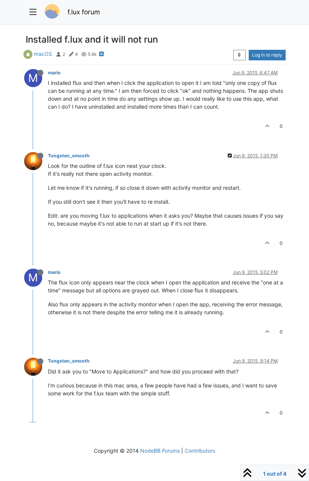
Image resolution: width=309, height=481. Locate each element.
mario (54, 72)
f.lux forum (83, 12)
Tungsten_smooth (69, 155)
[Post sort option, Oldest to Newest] (239, 55)
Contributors (200, 450)
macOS (43, 54)
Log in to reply (267, 55)
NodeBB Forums (160, 450)
